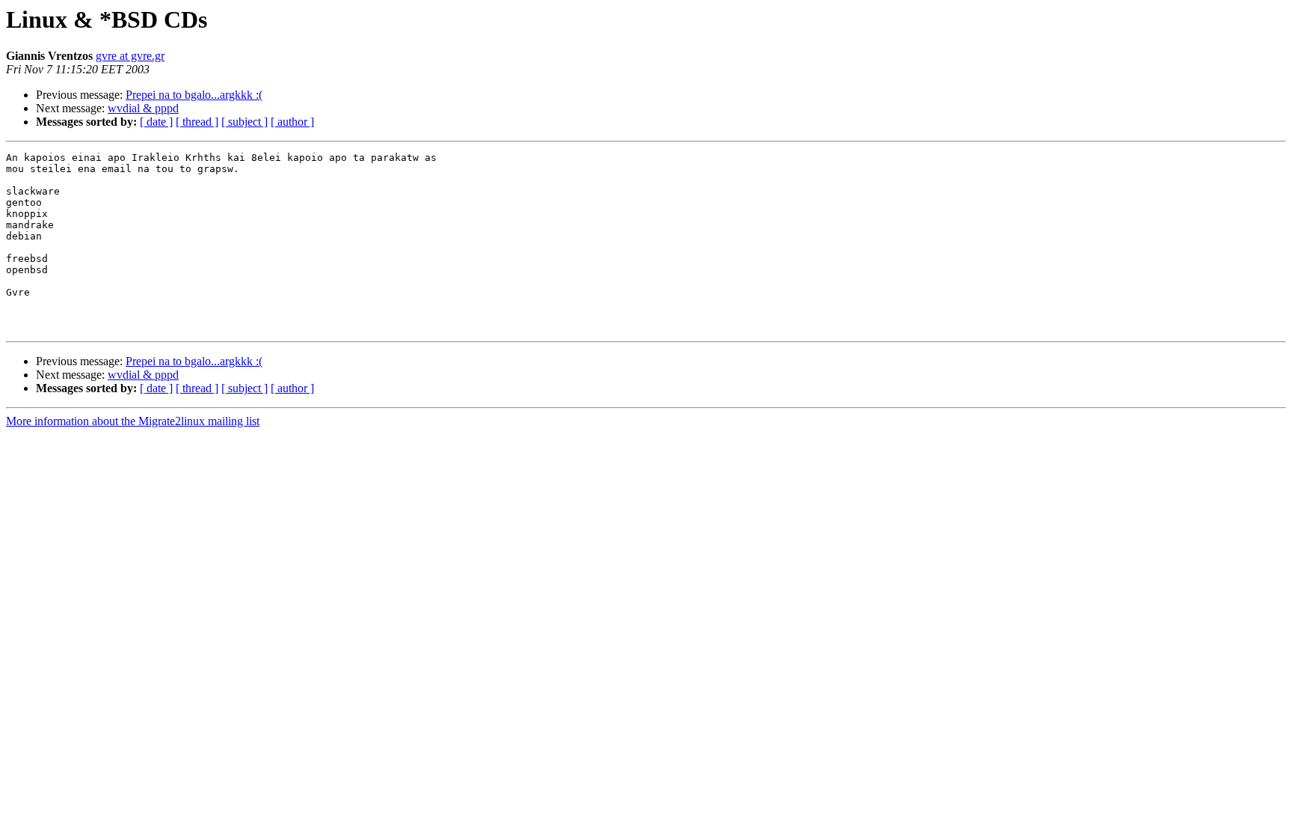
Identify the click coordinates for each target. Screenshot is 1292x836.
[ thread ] (197, 121)
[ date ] (156, 121)
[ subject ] (244, 121)
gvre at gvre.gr (130, 55)
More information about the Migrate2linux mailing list (132, 421)
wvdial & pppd (143, 108)
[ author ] (292, 121)
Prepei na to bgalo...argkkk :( (194, 94)
